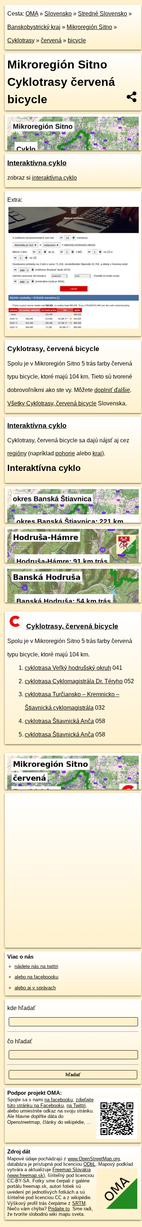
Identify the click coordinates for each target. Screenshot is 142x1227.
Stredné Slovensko (102, 14)
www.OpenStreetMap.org (94, 1158)
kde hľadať (21, 1008)
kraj (97, 453)
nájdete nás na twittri (36, 966)
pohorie (65, 453)
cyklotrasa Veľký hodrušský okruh (68, 668)
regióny (17, 453)
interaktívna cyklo (54, 178)
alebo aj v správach (35, 987)
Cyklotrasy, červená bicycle (72, 626)
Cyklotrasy (21, 40)
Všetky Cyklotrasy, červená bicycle (51, 403)
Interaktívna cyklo (37, 163)
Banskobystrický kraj (33, 27)
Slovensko (58, 14)
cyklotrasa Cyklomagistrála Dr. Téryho (74, 681)
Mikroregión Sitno (89, 27)
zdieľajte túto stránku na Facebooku (50, 1102)
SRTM (79, 1203)
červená (51, 40)
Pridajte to (59, 1208)
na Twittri (76, 1105)
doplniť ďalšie (112, 390)
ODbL (89, 1164)
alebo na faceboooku (36, 977)
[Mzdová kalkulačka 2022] (73, 327)
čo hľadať (19, 1041)
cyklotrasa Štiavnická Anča (59, 721)
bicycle (77, 40)
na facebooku (58, 1099)
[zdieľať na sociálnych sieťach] (132, 97)
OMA (31, 14)
